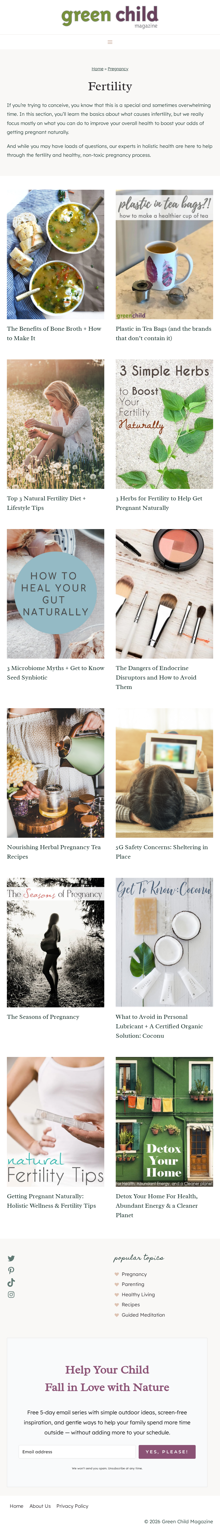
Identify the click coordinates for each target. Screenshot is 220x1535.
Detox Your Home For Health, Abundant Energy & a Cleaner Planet (157, 1205)
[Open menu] (110, 42)
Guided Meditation (143, 1315)
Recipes (131, 1304)
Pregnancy (118, 68)
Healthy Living (138, 1294)
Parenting (133, 1284)
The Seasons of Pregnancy (43, 1017)
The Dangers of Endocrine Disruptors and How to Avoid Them (156, 677)
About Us (40, 1506)
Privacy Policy (72, 1506)
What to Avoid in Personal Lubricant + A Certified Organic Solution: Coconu (159, 1026)
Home (97, 68)
